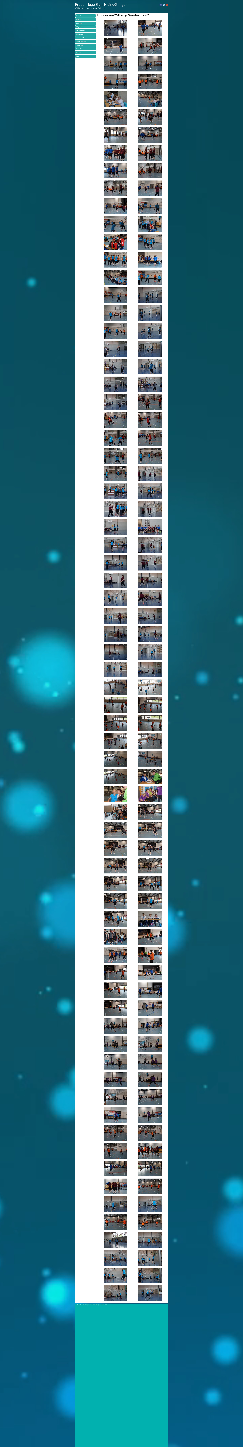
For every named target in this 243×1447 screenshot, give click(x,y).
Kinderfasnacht (80, 34)
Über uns (78, 19)
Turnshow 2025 (80, 38)
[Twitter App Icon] (164, 5)
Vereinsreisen (79, 45)
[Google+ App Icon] (167, 5)
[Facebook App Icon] (161, 5)
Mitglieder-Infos (80, 27)
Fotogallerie (79, 49)
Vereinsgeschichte (81, 41)
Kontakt (78, 52)
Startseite (78, 16)
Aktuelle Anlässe (80, 30)
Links (77, 56)
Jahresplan (79, 23)
